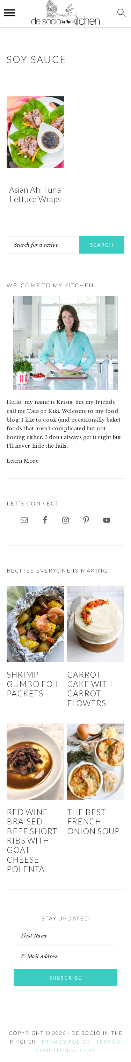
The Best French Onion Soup (93, 821)
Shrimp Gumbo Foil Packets (33, 684)
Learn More (23, 461)
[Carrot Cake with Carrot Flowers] (95, 624)
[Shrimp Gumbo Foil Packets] (35, 624)
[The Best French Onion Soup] (95, 762)
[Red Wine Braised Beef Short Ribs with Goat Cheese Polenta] (35, 762)
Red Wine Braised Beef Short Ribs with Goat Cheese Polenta (32, 840)
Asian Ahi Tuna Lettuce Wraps (35, 194)
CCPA (87, 1050)
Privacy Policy (66, 1042)
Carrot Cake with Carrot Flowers (90, 689)
